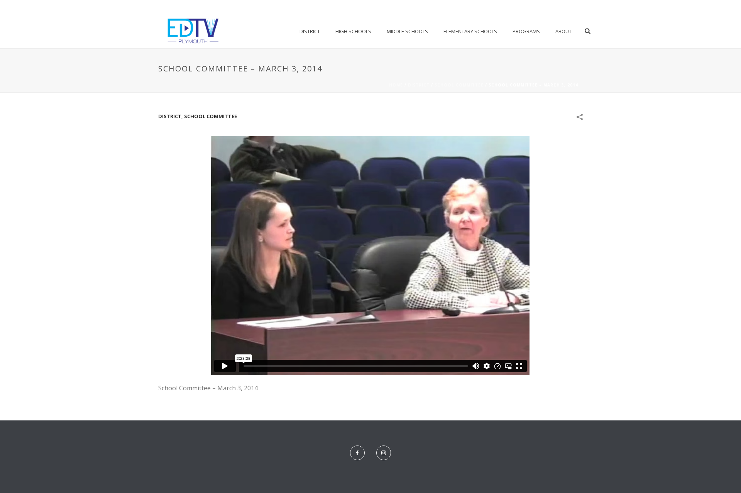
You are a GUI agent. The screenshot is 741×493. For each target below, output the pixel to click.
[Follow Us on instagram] (383, 453)
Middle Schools (407, 31)
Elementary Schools (470, 31)
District (309, 31)
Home (396, 85)
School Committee (459, 85)
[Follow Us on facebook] (357, 453)
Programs (526, 31)
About (563, 31)
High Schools (353, 31)
